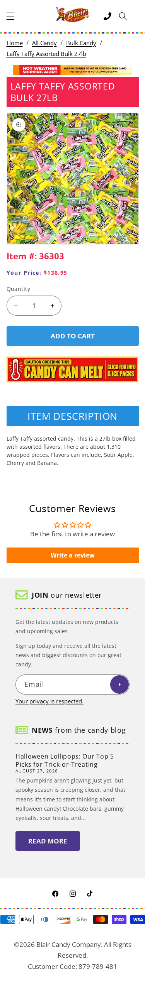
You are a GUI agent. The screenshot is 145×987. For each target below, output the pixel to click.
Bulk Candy (81, 43)
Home (15, 43)
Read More (47, 841)
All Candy (44, 43)
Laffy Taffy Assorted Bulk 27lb (46, 54)
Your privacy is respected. (49, 701)
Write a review (73, 555)
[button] (10, 16)
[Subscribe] (119, 684)
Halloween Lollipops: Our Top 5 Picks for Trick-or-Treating (64, 760)
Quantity (19, 288)
